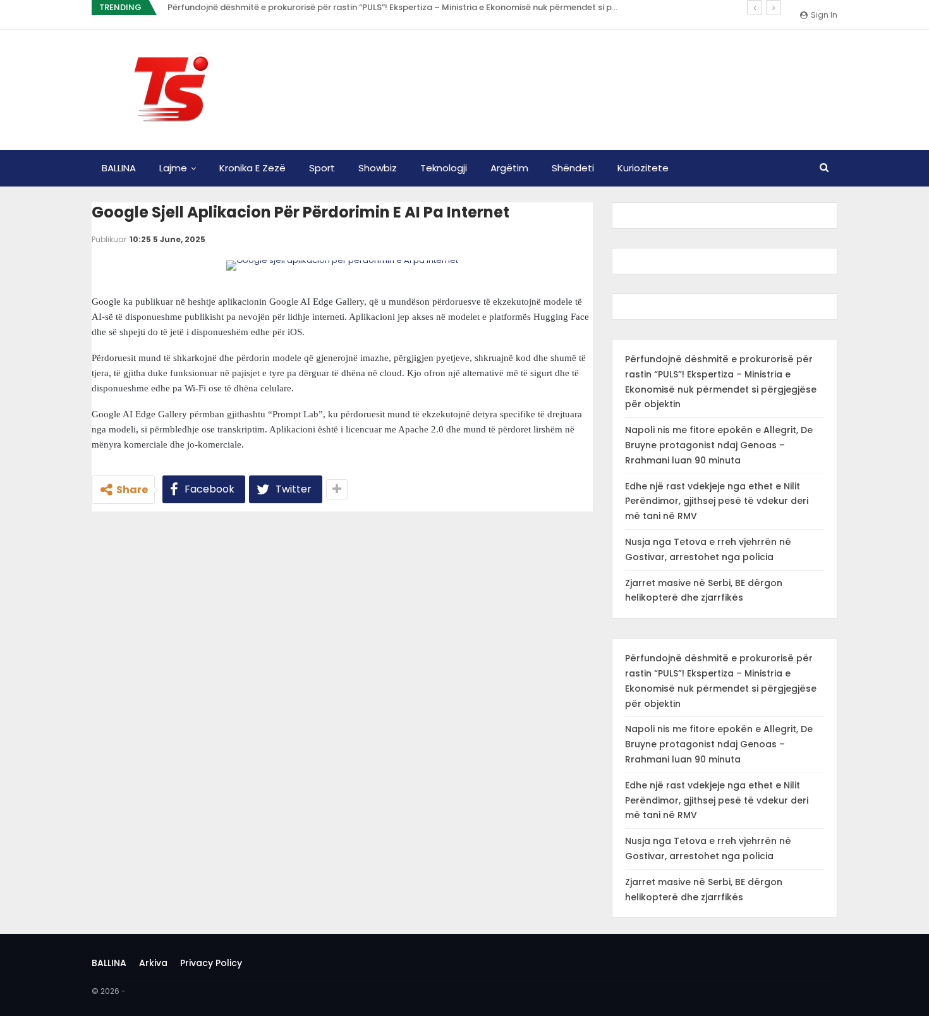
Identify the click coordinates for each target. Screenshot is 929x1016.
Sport (322, 167)
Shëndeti (573, 167)
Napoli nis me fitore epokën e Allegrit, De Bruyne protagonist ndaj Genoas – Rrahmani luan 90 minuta (719, 445)
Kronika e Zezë (252, 167)
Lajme (173, 167)
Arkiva (153, 963)
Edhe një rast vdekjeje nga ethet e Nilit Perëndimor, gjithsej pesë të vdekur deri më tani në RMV (716, 501)
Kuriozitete (643, 167)
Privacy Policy (211, 963)
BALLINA (119, 167)
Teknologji (443, 167)
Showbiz (377, 167)
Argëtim (509, 167)
